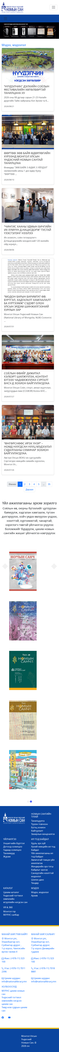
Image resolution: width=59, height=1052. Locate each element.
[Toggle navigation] (53, 7)
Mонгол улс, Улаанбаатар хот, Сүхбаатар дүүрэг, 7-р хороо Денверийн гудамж (42, 945)
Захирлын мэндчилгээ (43, 834)
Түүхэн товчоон (39, 824)
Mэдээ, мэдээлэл (40, 892)
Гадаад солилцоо (12, 849)
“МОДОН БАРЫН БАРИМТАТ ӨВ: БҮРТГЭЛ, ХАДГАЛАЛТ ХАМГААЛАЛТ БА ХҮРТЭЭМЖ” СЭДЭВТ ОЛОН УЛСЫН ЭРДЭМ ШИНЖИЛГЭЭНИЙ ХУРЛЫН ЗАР (27, 303)
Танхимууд (9, 853)
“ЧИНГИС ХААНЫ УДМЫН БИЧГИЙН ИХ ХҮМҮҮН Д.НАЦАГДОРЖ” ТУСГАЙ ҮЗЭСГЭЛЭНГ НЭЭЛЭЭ (27, 230)
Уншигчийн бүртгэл (14, 843)
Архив (34, 895)
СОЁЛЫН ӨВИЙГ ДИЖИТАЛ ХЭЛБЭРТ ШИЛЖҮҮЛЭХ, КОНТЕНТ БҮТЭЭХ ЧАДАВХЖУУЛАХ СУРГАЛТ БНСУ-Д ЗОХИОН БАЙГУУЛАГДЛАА (26, 378)
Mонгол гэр (9, 911)
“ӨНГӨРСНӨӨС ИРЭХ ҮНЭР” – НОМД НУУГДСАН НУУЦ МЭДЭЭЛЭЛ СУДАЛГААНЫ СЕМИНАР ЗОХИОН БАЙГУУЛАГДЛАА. (28, 448)
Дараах (29, 489)
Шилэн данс (37, 879)
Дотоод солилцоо (12, 846)
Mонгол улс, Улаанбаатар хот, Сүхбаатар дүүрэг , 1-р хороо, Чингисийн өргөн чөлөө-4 (13, 945)
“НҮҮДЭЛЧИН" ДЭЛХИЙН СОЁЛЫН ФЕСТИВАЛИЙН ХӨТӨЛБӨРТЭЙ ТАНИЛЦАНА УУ (26, 89)
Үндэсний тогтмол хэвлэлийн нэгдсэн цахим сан (12, 1001)
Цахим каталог (11, 892)
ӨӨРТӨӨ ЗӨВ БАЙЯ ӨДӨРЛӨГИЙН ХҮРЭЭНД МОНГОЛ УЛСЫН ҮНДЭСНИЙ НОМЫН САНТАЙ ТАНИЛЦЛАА (27, 158)
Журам (7, 856)
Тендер (35, 883)
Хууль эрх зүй (38, 843)
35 (49, 484)
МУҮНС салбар (11, 914)
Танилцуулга (37, 820)
